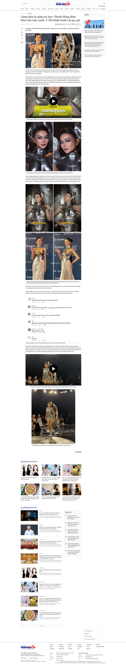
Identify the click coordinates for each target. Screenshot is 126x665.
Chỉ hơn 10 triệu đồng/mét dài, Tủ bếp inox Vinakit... (73, 517)
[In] (22, 43)
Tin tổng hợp (29, 13)
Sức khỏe (67, 8)
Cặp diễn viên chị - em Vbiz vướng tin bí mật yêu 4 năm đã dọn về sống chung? (51, 479)
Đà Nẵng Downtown (88, 630)
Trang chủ (23, 13)
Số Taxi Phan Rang (88, 636)
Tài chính (72, 8)
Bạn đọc (83, 8)
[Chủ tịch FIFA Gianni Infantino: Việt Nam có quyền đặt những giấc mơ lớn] (29, 544)
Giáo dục (38, 8)
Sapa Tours (87, 633)
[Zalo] (22, 32)
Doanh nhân (50, 8)
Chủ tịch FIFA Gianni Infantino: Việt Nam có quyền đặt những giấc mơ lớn (50, 542)
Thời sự (22, 8)
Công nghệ (44, 8)
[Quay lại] (22, 46)
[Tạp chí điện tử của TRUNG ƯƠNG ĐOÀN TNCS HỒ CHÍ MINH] (63, 3)
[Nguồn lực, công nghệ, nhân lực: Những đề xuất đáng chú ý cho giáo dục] (29, 530)
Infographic (79, 646)
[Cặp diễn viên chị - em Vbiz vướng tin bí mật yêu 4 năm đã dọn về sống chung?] (51, 470)
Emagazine (88, 8)
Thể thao (57, 8)
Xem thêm (41, 625)
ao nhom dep (90, 639)
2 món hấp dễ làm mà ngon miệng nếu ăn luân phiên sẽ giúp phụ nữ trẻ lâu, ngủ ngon (30, 498)
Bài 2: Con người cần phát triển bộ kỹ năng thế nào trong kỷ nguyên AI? (49, 513)
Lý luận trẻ (32, 8)
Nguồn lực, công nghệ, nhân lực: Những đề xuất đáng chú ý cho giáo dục (50, 527)
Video (94, 8)
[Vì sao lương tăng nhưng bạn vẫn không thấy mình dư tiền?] (51, 489)
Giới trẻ (27, 8)
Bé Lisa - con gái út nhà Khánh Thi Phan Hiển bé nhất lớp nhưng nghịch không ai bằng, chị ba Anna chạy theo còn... (50, 600)
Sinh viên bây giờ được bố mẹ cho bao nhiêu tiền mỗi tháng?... (74, 552)
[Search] (104, 3)
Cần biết (77, 8)
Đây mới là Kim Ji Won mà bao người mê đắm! (29, 478)
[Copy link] (22, 38)
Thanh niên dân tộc (100, 646)
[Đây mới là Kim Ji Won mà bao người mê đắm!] (30, 470)
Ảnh (98, 8)
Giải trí (61, 8)
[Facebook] (22, 29)
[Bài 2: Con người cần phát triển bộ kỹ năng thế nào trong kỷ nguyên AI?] (29, 515)
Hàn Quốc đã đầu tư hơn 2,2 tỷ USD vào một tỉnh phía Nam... (73, 531)
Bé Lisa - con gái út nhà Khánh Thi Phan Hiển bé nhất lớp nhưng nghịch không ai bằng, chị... (71, 479)
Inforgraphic (102, 8)
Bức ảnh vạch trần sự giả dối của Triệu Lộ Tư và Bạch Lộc (73, 524)
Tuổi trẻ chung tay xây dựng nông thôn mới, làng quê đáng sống (94, 31)
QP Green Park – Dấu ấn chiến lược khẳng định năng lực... (73, 538)
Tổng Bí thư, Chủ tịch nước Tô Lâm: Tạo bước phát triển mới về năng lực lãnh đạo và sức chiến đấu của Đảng (50, 557)
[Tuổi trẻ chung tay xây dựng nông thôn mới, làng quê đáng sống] (94, 23)
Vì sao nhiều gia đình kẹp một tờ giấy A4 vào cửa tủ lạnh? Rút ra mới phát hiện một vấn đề (71, 498)
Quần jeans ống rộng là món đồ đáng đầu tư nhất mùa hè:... (74, 545)
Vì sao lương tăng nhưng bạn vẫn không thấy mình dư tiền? (51, 497)
